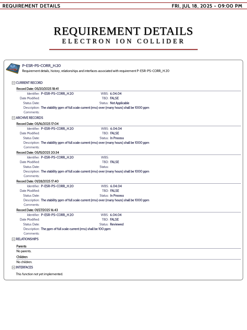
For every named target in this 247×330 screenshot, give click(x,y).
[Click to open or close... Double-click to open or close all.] (13, 68)
